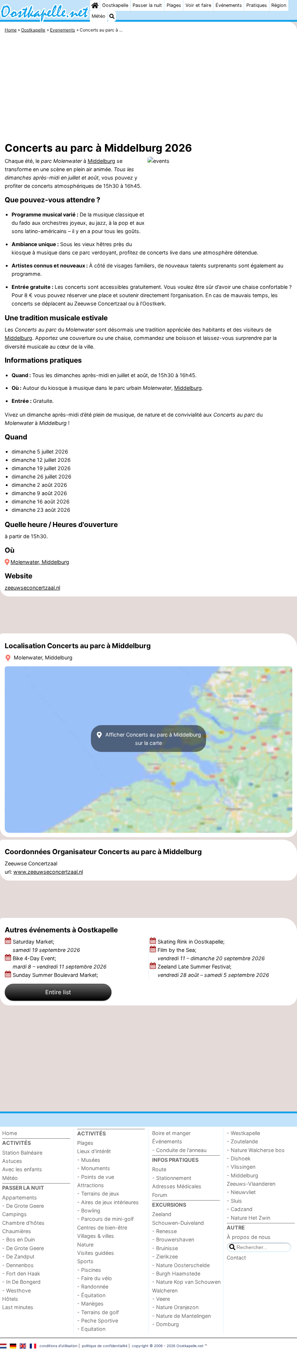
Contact (236, 1257)
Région (278, 5)
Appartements (19, 1197)
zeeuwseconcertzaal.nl (32, 588)
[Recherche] (112, 16)
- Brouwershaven (173, 1239)
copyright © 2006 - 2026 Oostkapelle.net (168, 1346)
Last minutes (17, 1307)
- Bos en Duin (18, 1239)
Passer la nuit (147, 5)
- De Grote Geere (23, 1206)
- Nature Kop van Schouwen (186, 1282)
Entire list (58, 992)
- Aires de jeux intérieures (108, 1202)
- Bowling (88, 1210)
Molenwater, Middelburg (40, 562)
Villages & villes (95, 1236)
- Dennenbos (18, 1265)
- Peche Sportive (97, 1320)
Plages (174, 5)
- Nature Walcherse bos (256, 1150)
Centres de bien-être (102, 1227)
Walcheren (164, 1290)
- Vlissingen (241, 1167)
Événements (229, 5)
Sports (85, 1261)
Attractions (90, 1185)
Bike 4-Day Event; (59, 962)
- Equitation (91, 1329)
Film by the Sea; (211, 954)
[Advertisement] (148, 88)
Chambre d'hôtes (23, 1223)
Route (159, 1169)
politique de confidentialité (104, 1346)
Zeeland (161, 1214)
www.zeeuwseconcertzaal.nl (48, 872)
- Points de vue (95, 1177)
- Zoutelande (242, 1141)
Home (9, 1133)
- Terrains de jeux (98, 1193)
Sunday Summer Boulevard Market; (56, 975)
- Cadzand (239, 1209)
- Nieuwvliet (241, 1192)
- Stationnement (171, 1178)
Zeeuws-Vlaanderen (251, 1184)
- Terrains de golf (98, 1312)
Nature (85, 1244)
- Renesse (164, 1231)
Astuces (12, 1161)
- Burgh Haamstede (176, 1273)
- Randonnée (92, 1286)
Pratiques (256, 5)
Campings (14, 1214)
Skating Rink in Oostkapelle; (192, 941)
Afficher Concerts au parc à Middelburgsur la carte (152, 738)
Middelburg (101, 161)
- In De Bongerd (21, 1282)
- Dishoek (239, 1158)
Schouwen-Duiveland (178, 1223)
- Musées (88, 1160)
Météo (98, 16)
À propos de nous (249, 1237)
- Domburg (165, 1324)
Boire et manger (171, 1133)
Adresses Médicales (176, 1186)
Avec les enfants (22, 1169)
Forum (159, 1195)
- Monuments (93, 1168)
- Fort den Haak (21, 1273)
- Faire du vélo (94, 1278)
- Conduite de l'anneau (179, 1150)
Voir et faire (198, 5)
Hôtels (10, 1299)
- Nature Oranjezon (175, 1307)
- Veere (161, 1299)
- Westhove (16, 1290)
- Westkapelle (243, 1133)
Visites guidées (95, 1253)
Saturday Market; (46, 945)
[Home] (95, 5)
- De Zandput (18, 1256)
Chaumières (16, 1231)
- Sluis (234, 1201)
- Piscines (89, 1270)
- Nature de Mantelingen (181, 1316)
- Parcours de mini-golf (105, 1219)
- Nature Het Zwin (248, 1218)
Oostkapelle (115, 5)
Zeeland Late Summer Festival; (213, 970)
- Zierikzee (165, 1256)
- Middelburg (242, 1175)
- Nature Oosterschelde (181, 1265)
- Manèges (90, 1303)
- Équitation (91, 1295)
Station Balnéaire (22, 1153)
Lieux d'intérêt (94, 1151)
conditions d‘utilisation (58, 1346)
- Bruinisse (165, 1248)
